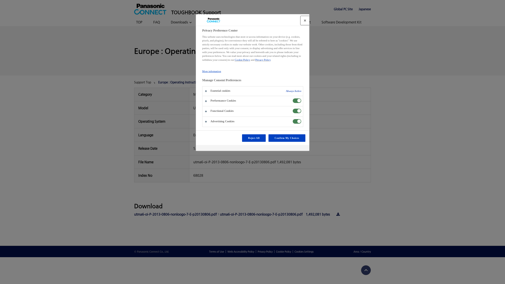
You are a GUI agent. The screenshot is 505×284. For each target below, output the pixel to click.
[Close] (305, 20)
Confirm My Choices (287, 138)
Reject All (254, 138)
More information (211, 71)
